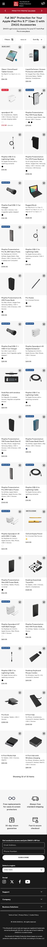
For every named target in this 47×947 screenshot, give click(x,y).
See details (31, 11)
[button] (23, 892)
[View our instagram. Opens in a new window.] (4, 882)
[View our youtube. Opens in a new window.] (27, 882)
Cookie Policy (34, 915)
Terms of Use (12, 915)
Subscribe (23, 857)
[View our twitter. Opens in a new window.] (12, 882)
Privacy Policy (23, 915)
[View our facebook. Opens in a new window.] (20, 882)
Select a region (8, 866)
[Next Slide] (42, 11)
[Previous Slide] (5, 11)
